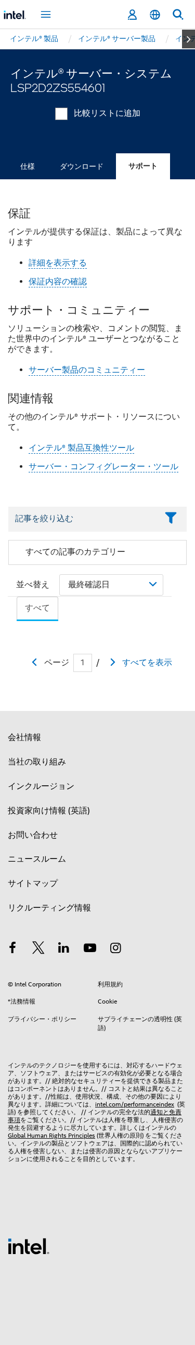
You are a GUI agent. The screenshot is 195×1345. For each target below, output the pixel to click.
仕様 (27, 166)
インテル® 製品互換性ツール (81, 448)
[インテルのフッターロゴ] (28, 1246)
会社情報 (24, 737)
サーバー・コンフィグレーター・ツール (103, 466)
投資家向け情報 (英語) (49, 811)
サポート (143, 166)
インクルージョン (41, 786)
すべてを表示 (147, 662)
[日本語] (155, 15)
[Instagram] (115, 949)
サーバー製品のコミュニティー (87, 370)
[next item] (188, 39)
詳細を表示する (58, 263)
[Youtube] (90, 949)
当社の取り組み (37, 762)
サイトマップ (33, 883)
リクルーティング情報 (49, 908)
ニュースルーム (37, 859)
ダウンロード (81, 166)
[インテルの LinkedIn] (64, 949)
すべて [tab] (37, 608)
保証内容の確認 (58, 281)
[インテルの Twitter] (38, 949)
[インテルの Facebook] (12, 949)
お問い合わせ (33, 835)
